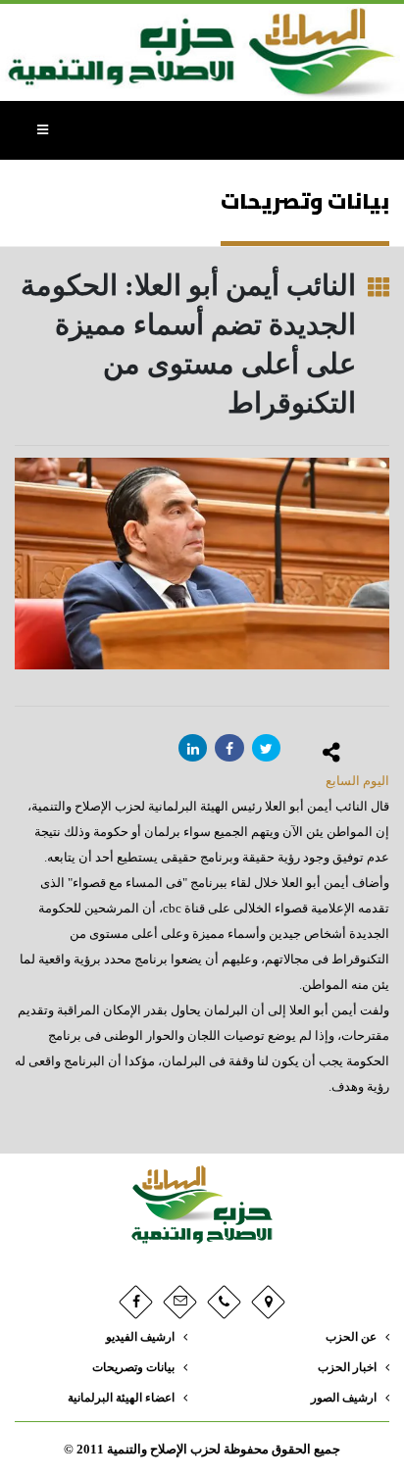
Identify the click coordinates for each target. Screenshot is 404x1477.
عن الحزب (351, 1337)
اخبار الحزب (347, 1367)
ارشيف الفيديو (140, 1337)
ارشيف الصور (344, 1398)
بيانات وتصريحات (133, 1367)
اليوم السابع (357, 780)
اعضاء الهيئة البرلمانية (121, 1398)
